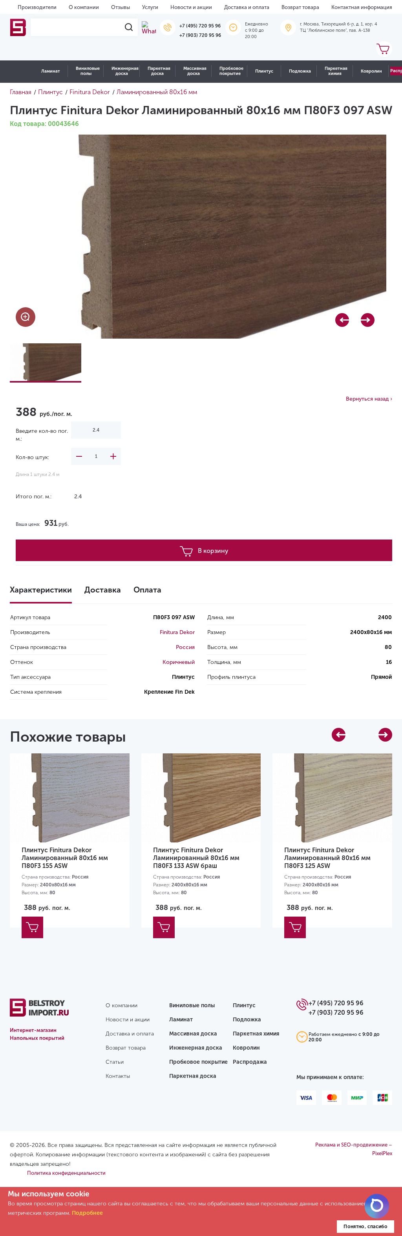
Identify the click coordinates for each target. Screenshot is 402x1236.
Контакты (118, 1076)
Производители (37, 7)
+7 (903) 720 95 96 (200, 35)
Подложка (300, 71)
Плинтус (264, 71)
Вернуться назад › (369, 399)
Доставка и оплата (246, 7)
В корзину (213, 550)
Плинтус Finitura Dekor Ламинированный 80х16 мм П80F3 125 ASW (327, 858)
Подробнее (87, 1213)
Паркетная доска (159, 71)
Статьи (115, 1062)
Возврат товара (300, 7)
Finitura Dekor (177, 632)
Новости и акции (191, 7)
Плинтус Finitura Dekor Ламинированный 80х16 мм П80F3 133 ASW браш (196, 858)
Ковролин (371, 71)
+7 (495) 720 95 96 (200, 26)
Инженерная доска (125, 71)
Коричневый (179, 662)
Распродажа (250, 1062)
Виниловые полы (88, 71)
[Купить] (32, 927)
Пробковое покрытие (231, 71)
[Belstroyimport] (18, 27)
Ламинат (50, 71)
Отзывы (120, 7)
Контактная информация (361, 7)
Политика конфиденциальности (66, 1173)
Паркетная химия (336, 71)
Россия (185, 647)
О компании (84, 7)
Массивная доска (194, 71)
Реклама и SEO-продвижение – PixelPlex (353, 1149)
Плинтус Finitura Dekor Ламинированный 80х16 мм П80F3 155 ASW (65, 858)
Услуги (150, 7)
